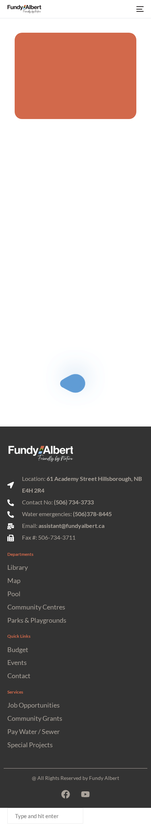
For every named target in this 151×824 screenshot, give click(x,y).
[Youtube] (85, 794)
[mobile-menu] (139, 9)
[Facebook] (65, 794)
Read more (40, 294)
